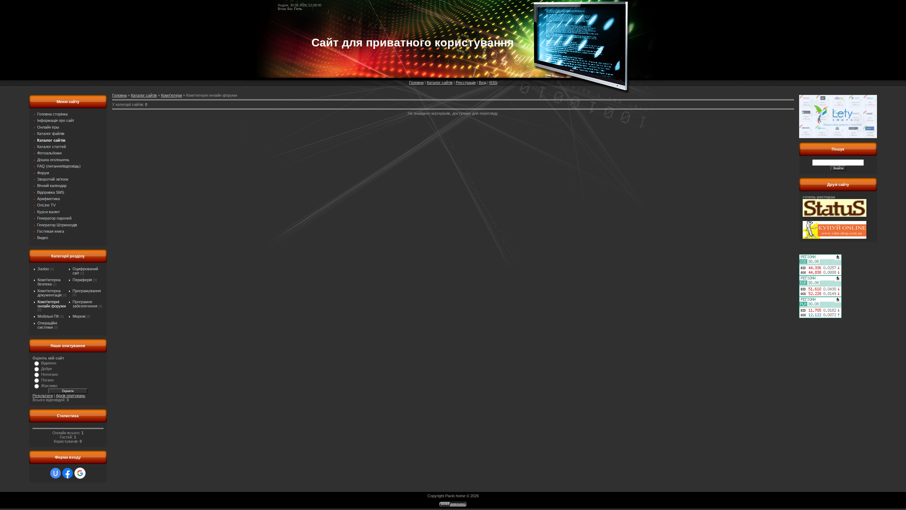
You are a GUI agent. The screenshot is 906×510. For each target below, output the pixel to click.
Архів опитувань (70, 395)
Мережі (79, 316)
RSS (493, 82)
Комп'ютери (171, 95)
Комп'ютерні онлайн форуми (52, 304)
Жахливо (49, 386)
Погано (47, 380)
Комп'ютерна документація (50, 293)
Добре (46, 369)
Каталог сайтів (440, 82)
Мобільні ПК (48, 316)
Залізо (43, 269)
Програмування (87, 291)
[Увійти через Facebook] (67, 473)
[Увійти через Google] (80, 473)
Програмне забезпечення (85, 304)
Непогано (49, 374)
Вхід (482, 82)
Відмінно (48, 363)
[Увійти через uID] (55, 473)
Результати (43, 395)
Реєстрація (466, 82)
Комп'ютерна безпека (49, 282)
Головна (416, 82)
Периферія (82, 280)
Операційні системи (47, 325)
